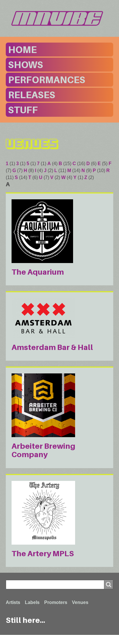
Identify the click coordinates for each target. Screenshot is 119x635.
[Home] (59, 18)
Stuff (23, 109)
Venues (80, 602)
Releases (31, 94)
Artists (13, 602)
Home (22, 49)
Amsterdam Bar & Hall (52, 347)
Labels (32, 602)
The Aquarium (38, 271)
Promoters (55, 602)
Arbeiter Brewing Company (43, 450)
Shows (25, 64)
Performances (46, 79)
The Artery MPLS (43, 553)
